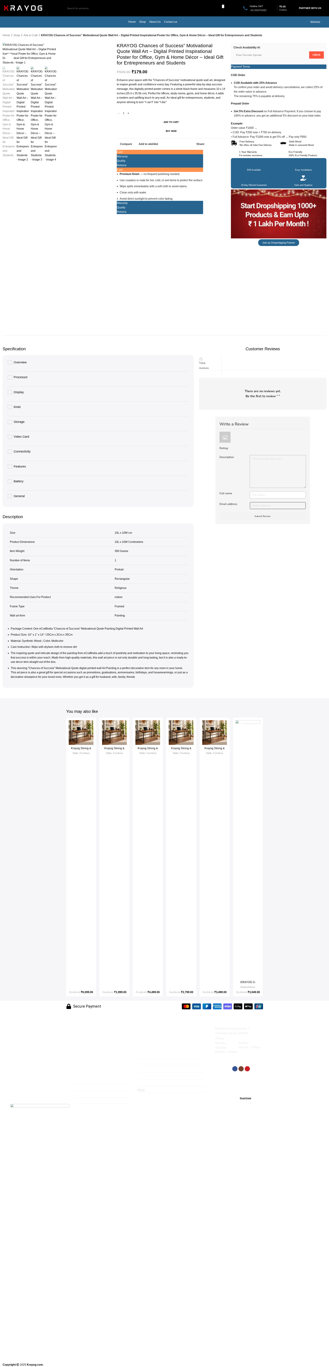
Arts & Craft (30, 35)
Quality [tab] (121, 160)
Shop (16, 35)
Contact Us (81, 1100)
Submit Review (263, 516)
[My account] (325, 22)
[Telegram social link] (224, 144)
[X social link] (211, 144)
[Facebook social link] (207, 144)
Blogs (141, 1090)
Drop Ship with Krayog (151, 1062)
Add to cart (171, 122)
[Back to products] (320, 35)
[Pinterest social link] (215, 144)
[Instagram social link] (241, 1068)
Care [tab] (120, 151)
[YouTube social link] (247, 1068)
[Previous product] (316, 35)
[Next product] (324, 35)
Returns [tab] (121, 165)
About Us (79, 1094)
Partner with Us (310, 8)
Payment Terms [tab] (240, 66)
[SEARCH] (223, 6)
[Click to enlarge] (9, 57)
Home (6, 35)
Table (75, 753)
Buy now (171, 131)
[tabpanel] (160, 186)
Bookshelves (248, 987)
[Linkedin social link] (219, 144)
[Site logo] (23, 8)
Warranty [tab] (122, 156)
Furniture (85, 753)
